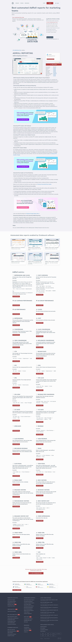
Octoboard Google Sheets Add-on (32, 213)
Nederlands (58, 633)
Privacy (41, 638)
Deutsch (53, 635)
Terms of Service (47, 638)
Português (53, 633)
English (43, 633)
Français (43, 635)
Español (48, 633)
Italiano (48, 635)
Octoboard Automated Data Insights (44, 184)
